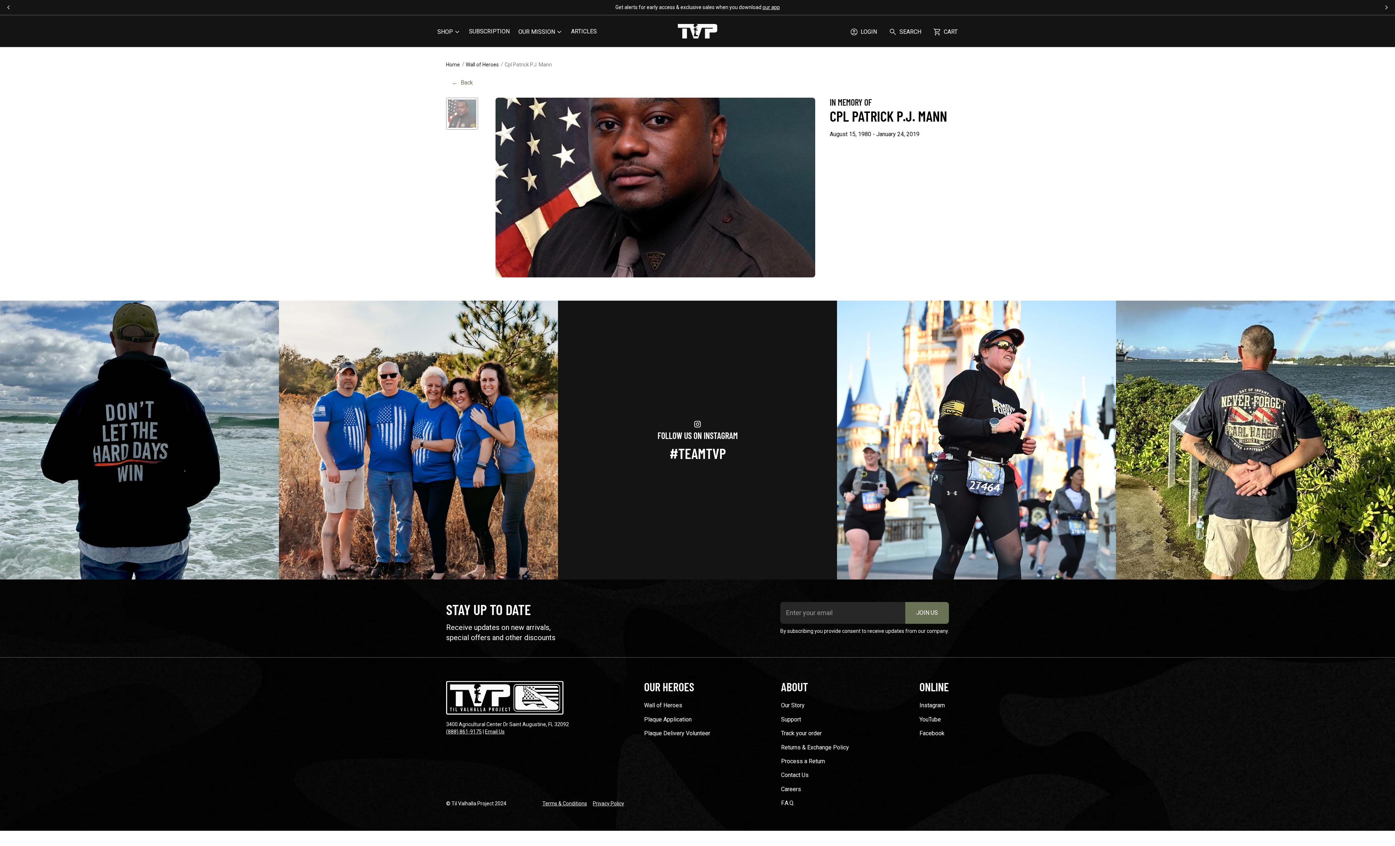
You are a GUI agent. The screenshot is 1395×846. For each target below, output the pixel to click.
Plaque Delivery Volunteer (677, 733)
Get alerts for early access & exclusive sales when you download (697, 7)
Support (791, 719)
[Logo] (697, 32)
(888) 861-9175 (464, 732)
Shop (445, 31)
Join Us (927, 612)
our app (771, 7)
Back (462, 82)
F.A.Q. (787, 803)
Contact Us (795, 775)
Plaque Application (668, 719)
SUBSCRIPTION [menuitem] (489, 31)
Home (453, 65)
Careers (791, 789)
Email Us (495, 732)
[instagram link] (139, 440)
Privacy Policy (608, 803)
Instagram (932, 705)
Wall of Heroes (482, 65)
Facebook (932, 733)
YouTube (930, 719)
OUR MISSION (536, 31)
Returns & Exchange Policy (815, 747)
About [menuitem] (794, 687)
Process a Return (803, 761)
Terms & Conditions (564, 803)
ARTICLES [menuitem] (584, 31)
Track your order (801, 733)
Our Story (793, 705)
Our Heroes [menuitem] (669, 687)
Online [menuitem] (934, 687)
